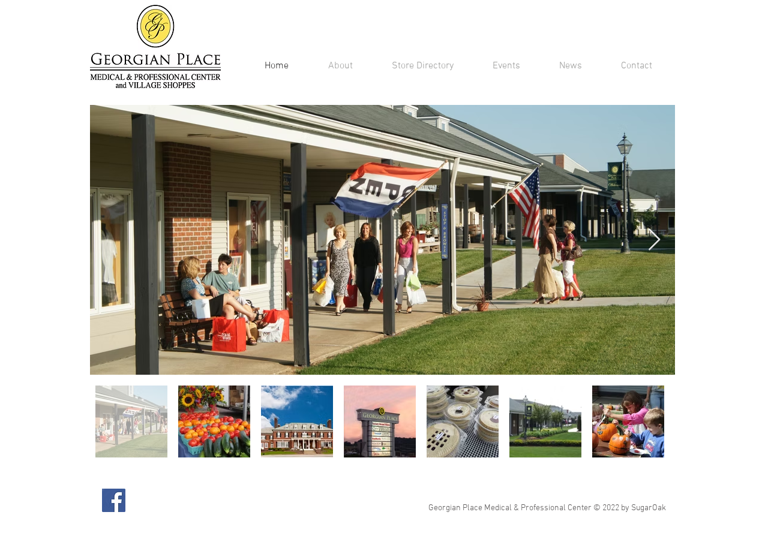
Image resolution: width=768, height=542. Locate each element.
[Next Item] (654, 240)
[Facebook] (113, 500)
